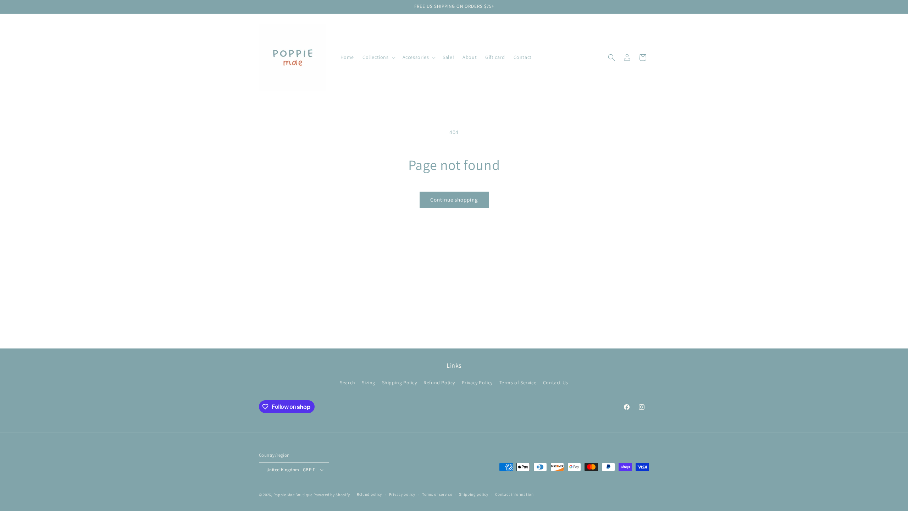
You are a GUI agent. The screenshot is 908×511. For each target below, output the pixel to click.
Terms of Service (518, 382)
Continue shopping (454, 199)
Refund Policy (439, 382)
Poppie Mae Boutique (292, 494)
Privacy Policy (477, 382)
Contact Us (555, 382)
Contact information (514, 494)
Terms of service (437, 494)
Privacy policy (402, 494)
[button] (378, 57)
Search (347, 382)
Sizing (368, 382)
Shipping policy (473, 494)
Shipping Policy (399, 382)
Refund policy (369, 494)
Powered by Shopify (332, 494)
